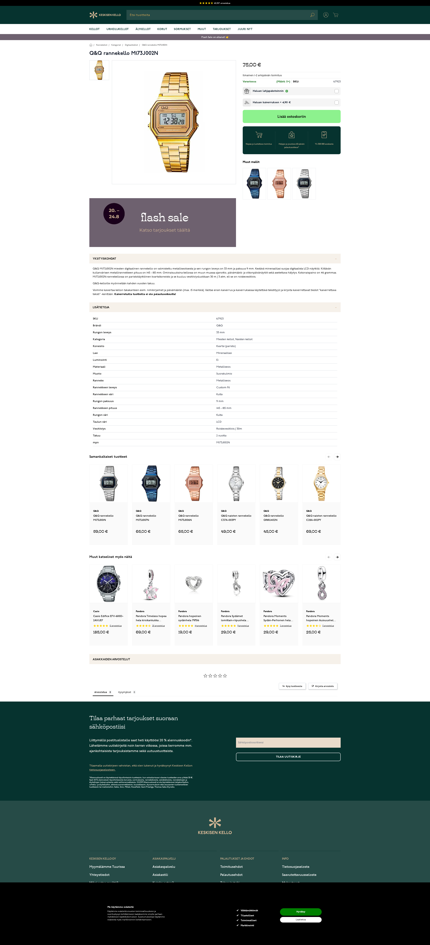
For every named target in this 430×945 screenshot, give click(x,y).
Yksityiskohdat (104, 258)
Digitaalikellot (131, 45)
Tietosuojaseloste (295, 867)
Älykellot (143, 29)
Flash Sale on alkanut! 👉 (215, 37)
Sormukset (182, 29)
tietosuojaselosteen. (102, 770)
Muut (202, 29)
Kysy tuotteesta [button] (294, 686)
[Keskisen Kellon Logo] (105, 15)
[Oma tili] (326, 15)
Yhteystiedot (99, 875)
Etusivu (90, 44)
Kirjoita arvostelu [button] (324, 686)
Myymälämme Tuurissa (107, 867)
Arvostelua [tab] (100, 692)
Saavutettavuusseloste (299, 875)
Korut (162, 29)
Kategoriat (116, 45)
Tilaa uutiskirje (288, 757)
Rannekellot (101, 45)
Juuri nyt (245, 29)
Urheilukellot (117, 29)
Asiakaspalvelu (164, 867)
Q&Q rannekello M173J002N (154, 45)
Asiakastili (160, 875)
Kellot (94, 29)
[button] (337, 457)
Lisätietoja (101, 307)
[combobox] (222, 15)
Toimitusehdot (231, 867)
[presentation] (244, 88)
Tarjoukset (222, 29)
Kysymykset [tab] (124, 692)
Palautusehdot (231, 875)
